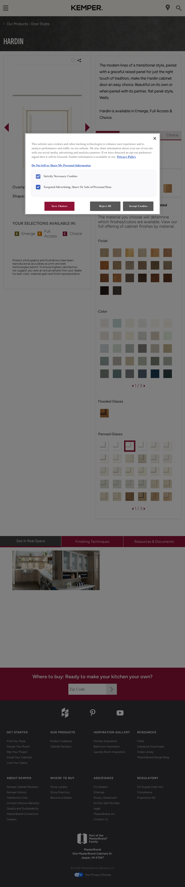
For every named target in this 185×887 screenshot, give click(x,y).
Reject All (105, 206)
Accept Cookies (138, 206)
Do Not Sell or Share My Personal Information (61, 165)
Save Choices (59, 206)
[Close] (155, 138)
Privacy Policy (126, 156)
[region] (92, 174)
